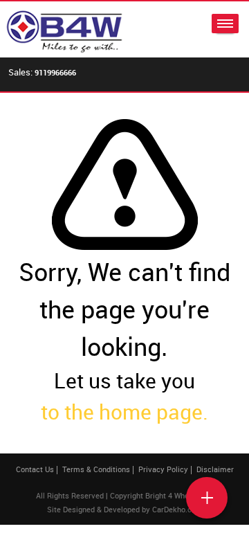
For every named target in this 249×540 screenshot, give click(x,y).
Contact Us (35, 469)
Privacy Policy (163, 469)
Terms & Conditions (96, 469)
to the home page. (124, 411)
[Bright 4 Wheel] (63, 29)
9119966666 (55, 72)
